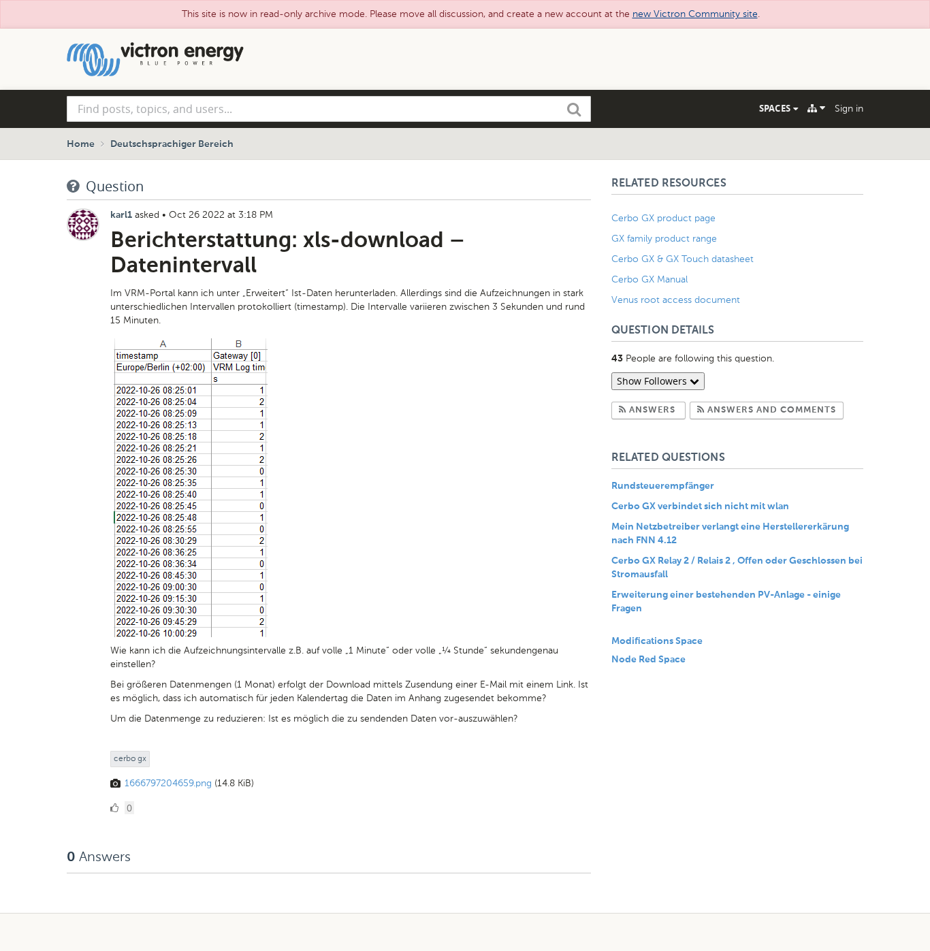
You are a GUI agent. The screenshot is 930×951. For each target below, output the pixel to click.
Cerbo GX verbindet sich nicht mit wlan (700, 506)
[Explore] (816, 108)
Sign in (849, 108)
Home (81, 144)
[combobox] (329, 109)
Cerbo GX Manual (649, 279)
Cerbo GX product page (663, 218)
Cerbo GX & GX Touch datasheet (682, 259)
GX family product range (664, 238)
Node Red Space (648, 659)
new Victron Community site (695, 14)
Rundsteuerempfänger (662, 486)
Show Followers (653, 380)
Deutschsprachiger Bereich (172, 144)
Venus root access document (675, 300)
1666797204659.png (168, 783)
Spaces (776, 108)
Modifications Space (657, 641)
